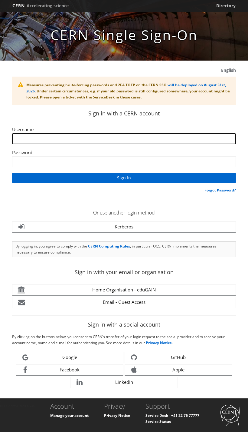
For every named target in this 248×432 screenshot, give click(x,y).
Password (22, 152)
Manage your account (69, 415)
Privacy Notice (159, 342)
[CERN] (231, 414)
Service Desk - (158, 415)
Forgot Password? (220, 190)
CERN (40, 5)
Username (23, 129)
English (228, 70)
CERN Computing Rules (109, 246)
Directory (226, 5)
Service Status (158, 421)
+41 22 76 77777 (185, 415)
